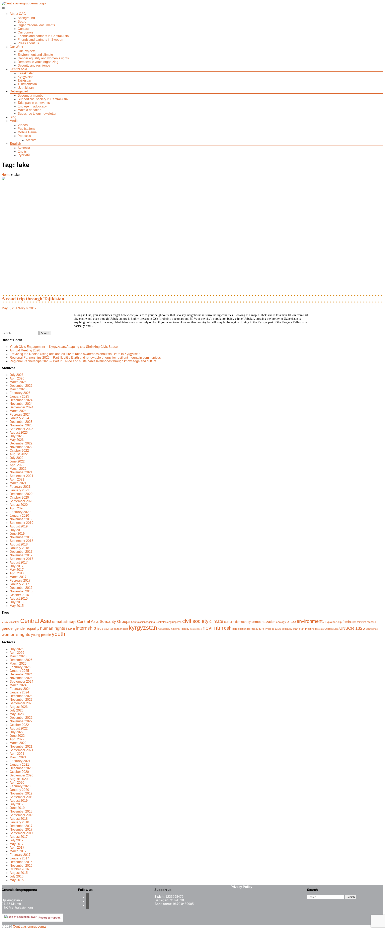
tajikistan (319, 629)
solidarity (287, 628)
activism (6, 622)
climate (216, 621)
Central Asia (18, 69)
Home (6, 174)
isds (100, 628)
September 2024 (21, 407)
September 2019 (21, 522)
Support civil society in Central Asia (43, 99)
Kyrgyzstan (25, 77)
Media (14, 120)
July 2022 (16, 457)
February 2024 (20, 414)
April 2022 (17, 465)
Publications (26, 128)
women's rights (16, 634)
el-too (291, 622)
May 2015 (17, 605)
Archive (31, 140)
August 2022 (19, 454)
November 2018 (21, 537)
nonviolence (196, 629)
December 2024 (21, 400)
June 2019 (17, 533)
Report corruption (49, 917)
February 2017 (20, 580)
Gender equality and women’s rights (43, 58)
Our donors (25, 32)
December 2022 (21, 443)
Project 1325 (273, 628)
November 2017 (21, 555)
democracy (243, 621)
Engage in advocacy (32, 106)
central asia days (64, 621)
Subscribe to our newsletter (37, 113)
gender (8, 628)
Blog (13, 117)
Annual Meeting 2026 (25, 350)
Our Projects (26, 51)
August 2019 (19, 526)
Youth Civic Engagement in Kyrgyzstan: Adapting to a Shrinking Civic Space (64, 346)
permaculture (255, 628)
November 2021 (21, 472)
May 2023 (17, 439)
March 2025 (18, 389)
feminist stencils (366, 622)
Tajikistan (24, 80)
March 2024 (18, 411)
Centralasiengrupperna (168, 622)
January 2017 (19, 584)
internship (86, 628)
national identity (180, 628)
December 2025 (21, 385)
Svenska (24, 148)
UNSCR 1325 (352, 628)
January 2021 (19, 490)
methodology (164, 629)
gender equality (27, 628)
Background (26, 18)
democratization (263, 622)
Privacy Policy (241, 887)
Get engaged (19, 91)
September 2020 (21, 501)
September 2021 (21, 476)
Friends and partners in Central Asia (43, 36)
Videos (23, 125)
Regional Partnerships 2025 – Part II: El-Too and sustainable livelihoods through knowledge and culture (83, 361)
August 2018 (19, 544)
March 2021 (18, 483)
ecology (281, 621)
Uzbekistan (26, 87)
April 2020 (17, 508)
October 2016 (19, 595)
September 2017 (21, 559)
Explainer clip (333, 621)
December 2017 (21, 551)
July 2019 (16, 530)
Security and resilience (34, 65)
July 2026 (16, 374)
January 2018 (19, 548)
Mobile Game (27, 132)
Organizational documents (36, 25)
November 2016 (21, 591)
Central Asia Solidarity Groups (103, 621)
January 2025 (19, 396)
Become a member (31, 95)
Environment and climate (35, 54)
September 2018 (21, 540)
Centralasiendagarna (143, 622)
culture (229, 622)
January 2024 (19, 418)
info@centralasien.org (17, 907)
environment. (310, 621)
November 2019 (21, 519)
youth (58, 634)
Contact (23, 28)
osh (228, 628)
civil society (195, 621)
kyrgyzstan (143, 627)
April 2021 (17, 479)
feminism (349, 622)
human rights (52, 628)
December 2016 (21, 587)
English (15, 143)
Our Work (16, 47)
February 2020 (20, 512)
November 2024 (21, 403)
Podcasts (24, 136)
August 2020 (19, 504)
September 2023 (21, 429)
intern (70, 628)
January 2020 (19, 515)
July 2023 (16, 436)
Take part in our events (34, 102)
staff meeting (306, 628)
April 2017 (17, 573)
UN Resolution (331, 629)
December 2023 (21, 421)
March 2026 (18, 382)
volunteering (372, 629)
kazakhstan (120, 628)
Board (22, 21)
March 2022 (18, 468)
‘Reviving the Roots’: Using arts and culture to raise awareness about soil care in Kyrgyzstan (75, 354)
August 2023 (19, 432)
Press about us (28, 43)
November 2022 (21, 447)
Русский (24, 155)
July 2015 (16, 602)
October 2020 (19, 497)
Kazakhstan (26, 73)
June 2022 (17, 461)
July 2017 (16, 566)
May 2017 (17, 569)
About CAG (18, 13)
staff (295, 628)
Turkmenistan (27, 84)
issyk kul (108, 629)
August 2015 (19, 598)
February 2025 (20, 393)
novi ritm (213, 628)
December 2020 (21, 494)
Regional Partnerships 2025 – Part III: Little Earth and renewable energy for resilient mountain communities (85, 357)
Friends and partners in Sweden (40, 39)
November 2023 (21, 425)
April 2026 (17, 378)
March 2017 (18, 577)
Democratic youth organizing (38, 62)
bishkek (14, 622)
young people (41, 635)
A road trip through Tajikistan (33, 298)
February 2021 (20, 486)
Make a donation (29, 110)
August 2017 (19, 562)
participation (239, 628)
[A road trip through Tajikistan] (77, 289)
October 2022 (19, 450)
